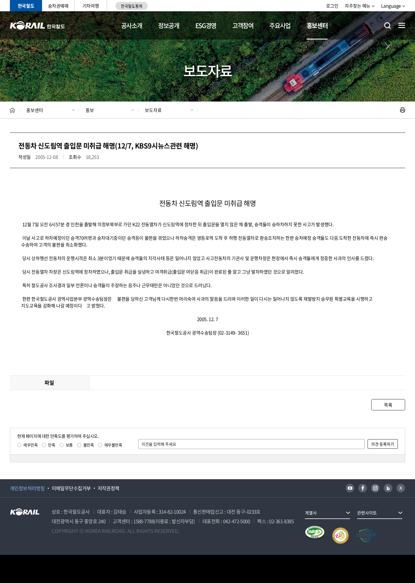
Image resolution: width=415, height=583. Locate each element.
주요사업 (279, 25)
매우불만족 (113, 445)
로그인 (332, 5)
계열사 (311, 513)
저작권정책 (108, 488)
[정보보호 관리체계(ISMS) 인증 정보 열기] (366, 535)
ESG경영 (205, 25)
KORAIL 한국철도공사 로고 (37, 25)
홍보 (90, 110)
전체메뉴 (401, 25)
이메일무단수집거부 (71, 488)
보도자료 (153, 110)
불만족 (88, 445)
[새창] (350, 488)
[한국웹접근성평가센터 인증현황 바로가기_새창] (315, 535)
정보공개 (168, 25)
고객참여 (243, 25)
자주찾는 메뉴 (357, 5)
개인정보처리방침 (27, 488)
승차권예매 (58, 5)
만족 (51, 445)
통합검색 (387, 25)
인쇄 (402, 110)
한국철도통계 (131, 6)
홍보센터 (317, 25)
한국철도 (26, 5)
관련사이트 (367, 513)
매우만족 (30, 445)
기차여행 (90, 5)
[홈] (12, 110)
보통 (69, 445)
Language (391, 5)
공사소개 (131, 25)
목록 (388, 404)
